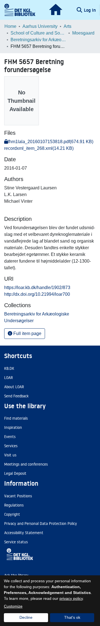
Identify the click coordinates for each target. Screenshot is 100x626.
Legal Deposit (15, 473)
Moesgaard (83, 33)
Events (10, 436)
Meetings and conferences (26, 464)
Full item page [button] (26, 333)
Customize (13, 606)
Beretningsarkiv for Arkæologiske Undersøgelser (38, 39)
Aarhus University (40, 26)
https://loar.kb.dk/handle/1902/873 (37, 287)
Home (10, 26)
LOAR (8, 377)
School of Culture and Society (38, 33)
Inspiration (13, 427)
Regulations (14, 505)
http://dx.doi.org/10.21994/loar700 (37, 294)
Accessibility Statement (23, 532)
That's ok (72, 617)
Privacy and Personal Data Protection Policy (40, 523)
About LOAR (14, 386)
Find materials (16, 418)
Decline (25, 617)
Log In (90, 10)
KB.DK (9, 368)
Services (11, 445)
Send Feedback (16, 395)
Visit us (10, 455)
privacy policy (71, 598)
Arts (67, 26)
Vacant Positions (18, 495)
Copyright (12, 514)
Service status (16, 541)
